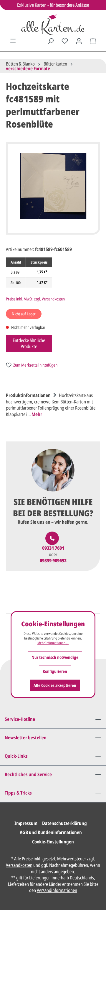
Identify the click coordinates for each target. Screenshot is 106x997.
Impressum (25, 823)
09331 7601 (53, 548)
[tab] (51, 404)
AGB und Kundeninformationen (51, 832)
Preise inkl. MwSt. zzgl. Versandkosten (35, 299)
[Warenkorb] (93, 41)
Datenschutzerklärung (64, 823)
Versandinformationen (57, 890)
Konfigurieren (55, 671)
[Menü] (13, 41)
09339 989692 (53, 561)
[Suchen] (51, 41)
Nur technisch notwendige (55, 657)
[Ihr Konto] (79, 41)
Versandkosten (19, 865)
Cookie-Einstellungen (53, 841)
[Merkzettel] (65, 41)
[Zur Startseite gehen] (53, 24)
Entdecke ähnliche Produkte (29, 343)
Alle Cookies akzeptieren (55, 685)
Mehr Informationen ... (53, 643)
